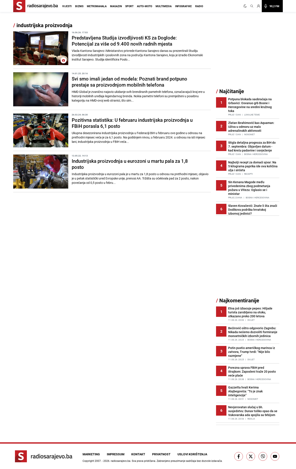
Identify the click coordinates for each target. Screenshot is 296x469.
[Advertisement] (248, 55)
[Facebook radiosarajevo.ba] (238, 456)
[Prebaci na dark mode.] (246, 6)
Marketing (91, 454)
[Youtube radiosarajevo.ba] (275, 456)
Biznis (79, 6)
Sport (129, 6)
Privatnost (161, 454)
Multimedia (164, 6)
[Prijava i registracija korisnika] (258, 6)
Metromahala (97, 6)
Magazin (116, 6)
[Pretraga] (251, 6)
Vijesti (67, 6)
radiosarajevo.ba (120, 460)
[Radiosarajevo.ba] (43, 456)
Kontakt (138, 454)
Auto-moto (144, 6)
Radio (199, 6)
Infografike (183, 6)
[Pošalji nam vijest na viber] (263, 456)
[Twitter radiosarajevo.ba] (250, 456)
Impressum (115, 454)
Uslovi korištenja (192, 454)
